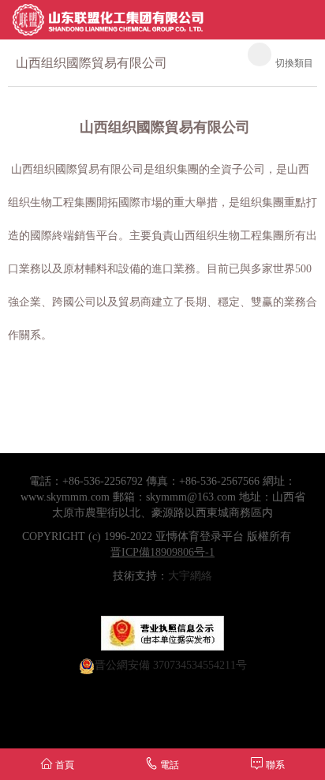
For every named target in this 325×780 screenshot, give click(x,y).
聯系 (274, 765)
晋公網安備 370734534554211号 (171, 665)
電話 (168, 765)
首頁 (63, 765)
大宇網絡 (190, 576)
